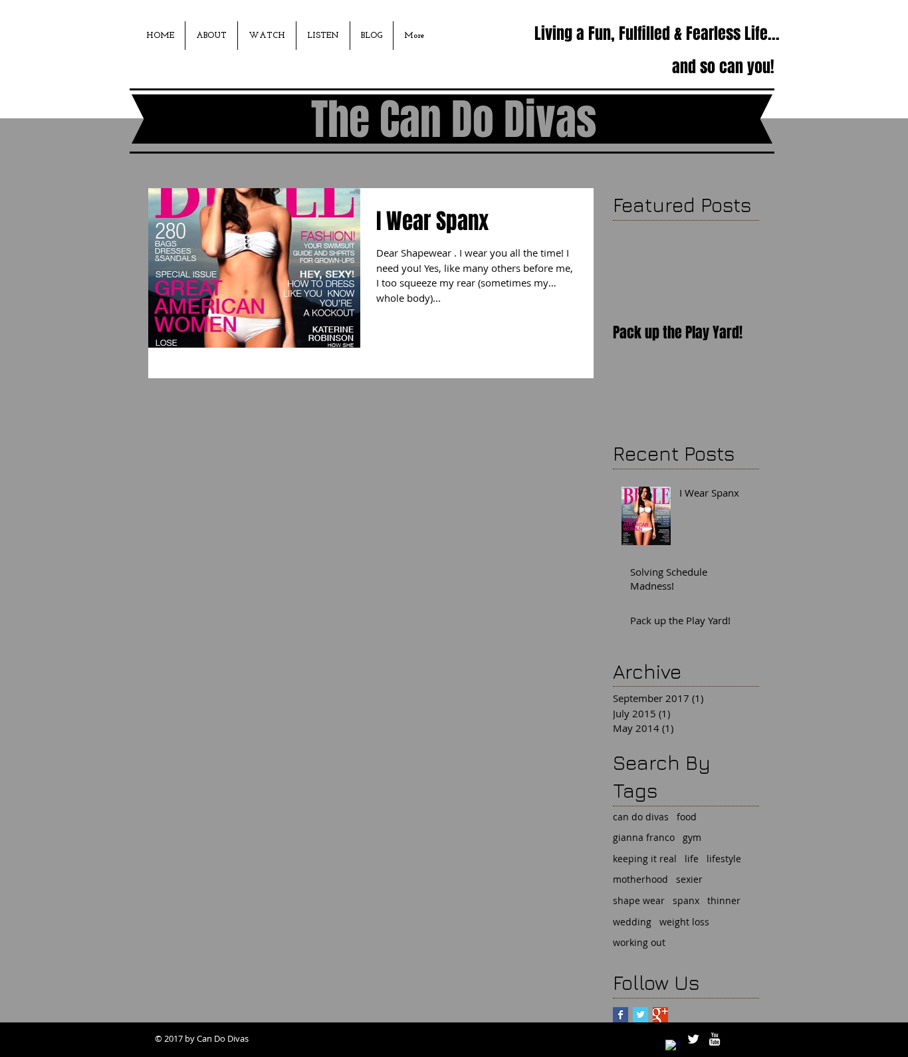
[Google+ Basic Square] (660, 1014)
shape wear (639, 900)
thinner (723, 900)
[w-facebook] (672, 1046)
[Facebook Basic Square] (620, 1014)
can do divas (641, 816)
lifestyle (724, 858)
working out (639, 942)
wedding (632, 921)
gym (692, 837)
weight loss (684, 921)
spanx (686, 900)
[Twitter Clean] (693, 1039)
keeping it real (645, 858)
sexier (689, 879)
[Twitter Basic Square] (640, 1014)
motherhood (640, 879)
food (687, 816)
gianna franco (644, 837)
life (692, 858)
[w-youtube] (714, 1039)
